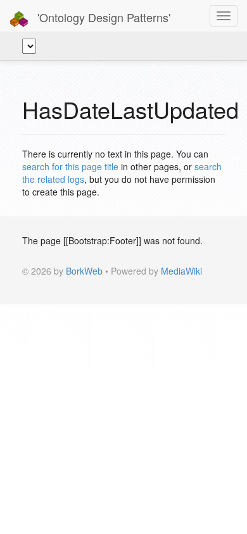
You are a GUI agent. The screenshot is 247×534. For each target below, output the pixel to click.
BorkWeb (84, 270)
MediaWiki (181, 270)
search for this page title (70, 166)
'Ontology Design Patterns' (102, 17)
